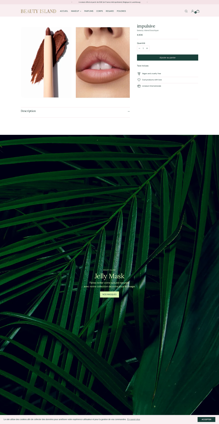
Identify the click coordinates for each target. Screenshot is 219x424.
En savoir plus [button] (133, 419)
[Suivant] (147, 2)
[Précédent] (72, 2)
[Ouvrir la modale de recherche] (186, 11)
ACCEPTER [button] (206, 419)
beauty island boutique (148, 30)
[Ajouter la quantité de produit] (139, 48)
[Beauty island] (38, 11)
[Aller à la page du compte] (191, 11)
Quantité (141, 43)
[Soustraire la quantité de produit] (147, 48)
